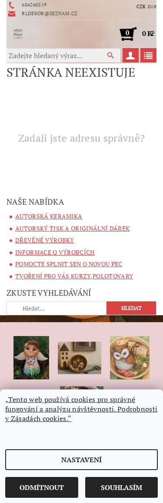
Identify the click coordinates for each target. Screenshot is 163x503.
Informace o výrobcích (55, 252)
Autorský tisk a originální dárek (72, 228)
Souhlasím (121, 487)
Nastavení (81, 459)
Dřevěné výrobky (44, 240)
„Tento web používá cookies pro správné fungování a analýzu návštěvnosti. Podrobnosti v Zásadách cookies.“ (81, 409)
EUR (152, 7)
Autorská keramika (48, 216)
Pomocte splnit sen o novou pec (69, 264)
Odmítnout (42, 487)
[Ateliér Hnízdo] (18, 34)
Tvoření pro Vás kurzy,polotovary (74, 276)
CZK (141, 6)
